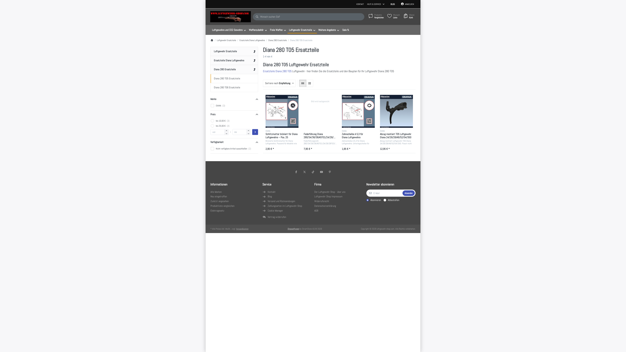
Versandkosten (242, 228)
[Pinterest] (329, 172)
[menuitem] (228, 30)
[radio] (302, 83)
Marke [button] (213, 99)
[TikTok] (313, 172)
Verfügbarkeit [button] (217, 142)
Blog (393, 4)
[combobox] (308, 16)
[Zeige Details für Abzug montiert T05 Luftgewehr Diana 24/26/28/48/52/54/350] (396, 111)
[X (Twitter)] (304, 172)
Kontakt (360, 4)
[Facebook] (296, 172)
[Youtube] (321, 172)
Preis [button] (213, 114)
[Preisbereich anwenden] (255, 132)
